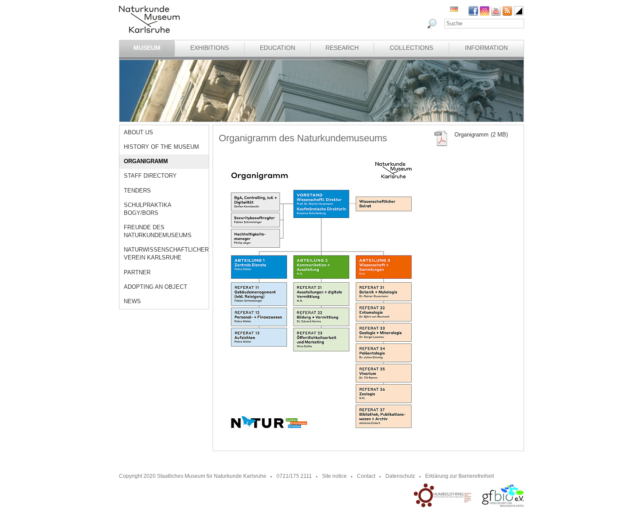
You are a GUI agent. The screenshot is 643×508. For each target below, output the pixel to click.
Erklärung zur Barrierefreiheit (459, 476)
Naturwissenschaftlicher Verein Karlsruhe (166, 253)
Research (342, 47)
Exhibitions (209, 47)
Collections (411, 47)
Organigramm (146, 161)
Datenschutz (400, 476)
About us (138, 132)
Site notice (334, 476)
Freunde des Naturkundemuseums (158, 231)
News (132, 301)
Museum (147, 47)
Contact (366, 476)
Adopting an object (155, 287)
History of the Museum (161, 147)
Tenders (137, 190)
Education (277, 47)
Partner (137, 272)
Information (486, 47)
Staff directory (150, 175)
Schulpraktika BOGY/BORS (147, 209)
